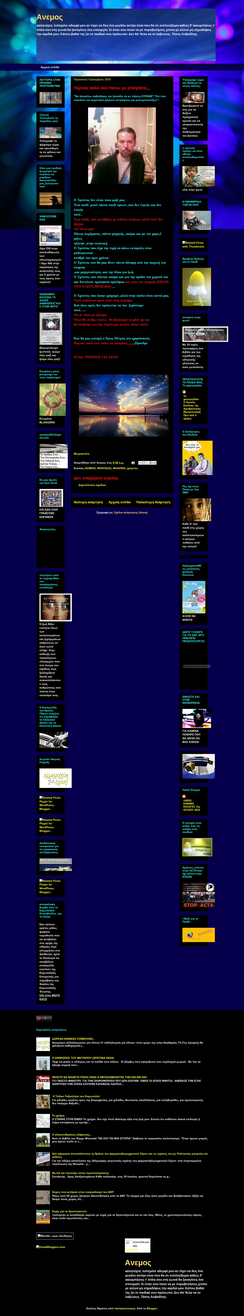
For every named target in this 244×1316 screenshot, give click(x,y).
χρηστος (132, 468)
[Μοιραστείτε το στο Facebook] (151, 463)
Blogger (152, 1308)
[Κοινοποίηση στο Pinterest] (155, 463)
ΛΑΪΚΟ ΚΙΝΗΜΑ (188, 802)
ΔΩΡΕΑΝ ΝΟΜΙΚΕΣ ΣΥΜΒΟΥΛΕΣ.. (73, 1038)
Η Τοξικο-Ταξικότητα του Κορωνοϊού (76, 1096)
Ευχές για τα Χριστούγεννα (69, 1211)
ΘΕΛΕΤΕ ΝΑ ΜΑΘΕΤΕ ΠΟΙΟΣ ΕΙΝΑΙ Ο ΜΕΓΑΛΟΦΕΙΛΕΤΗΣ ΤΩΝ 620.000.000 (99, 1077)
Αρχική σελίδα (50, 67)
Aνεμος (49, 17)
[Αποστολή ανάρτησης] (133, 462)
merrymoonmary (124, 1308)
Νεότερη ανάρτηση (88, 502)
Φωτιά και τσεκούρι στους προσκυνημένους (80, 1172)
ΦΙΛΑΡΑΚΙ (119, 468)
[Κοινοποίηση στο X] (147, 463)
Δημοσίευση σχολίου (92, 484)
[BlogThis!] (144, 463)
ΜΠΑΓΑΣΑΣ (104, 468)
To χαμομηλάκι (191, 398)
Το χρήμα (58, 1115)
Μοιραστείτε (82, 453)
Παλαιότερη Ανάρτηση (153, 502)
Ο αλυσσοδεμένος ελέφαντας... (72, 1134)
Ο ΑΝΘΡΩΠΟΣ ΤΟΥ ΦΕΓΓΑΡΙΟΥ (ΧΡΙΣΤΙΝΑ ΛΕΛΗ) (83, 1057)
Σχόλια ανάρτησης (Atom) (131, 512)
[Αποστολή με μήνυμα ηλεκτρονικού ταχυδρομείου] (140, 463)
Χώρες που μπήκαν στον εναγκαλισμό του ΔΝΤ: (83, 1192)
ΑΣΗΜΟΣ (90, 468)
